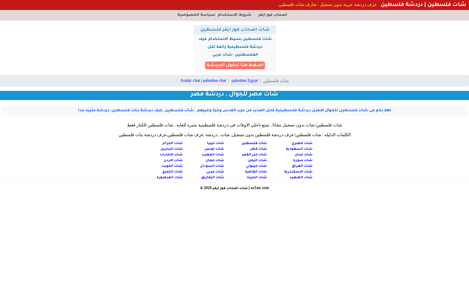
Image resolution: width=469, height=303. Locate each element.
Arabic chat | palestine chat (203, 80)
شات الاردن (173, 160)
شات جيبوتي (256, 166)
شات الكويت (172, 166)
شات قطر (258, 149)
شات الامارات (171, 155)
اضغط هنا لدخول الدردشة (235, 65)
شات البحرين (171, 149)
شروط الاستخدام (234, 15)
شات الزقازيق (212, 178)
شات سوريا (302, 160)
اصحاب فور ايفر (272, 15)
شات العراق (302, 166)
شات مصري (301, 143)
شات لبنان (303, 155)
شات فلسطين (254, 143)
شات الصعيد (301, 178)
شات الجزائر (172, 143)
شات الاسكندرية (298, 172)
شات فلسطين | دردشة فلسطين (422, 5)
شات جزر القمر (254, 155)
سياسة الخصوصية (196, 15)
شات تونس (214, 149)
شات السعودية (299, 149)
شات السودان (212, 166)
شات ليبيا (215, 143)
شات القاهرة (256, 172)
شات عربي (215, 172)
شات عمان (214, 160)
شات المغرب (213, 155)
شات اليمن (257, 160)
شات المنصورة (170, 178)
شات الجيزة (257, 178)
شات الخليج (172, 172)
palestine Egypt (245, 80)
